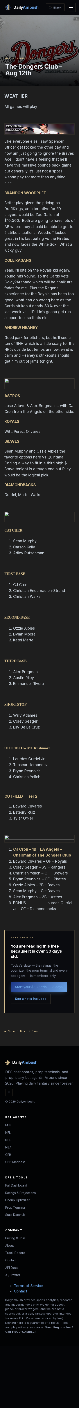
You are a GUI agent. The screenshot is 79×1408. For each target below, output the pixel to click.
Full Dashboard (16, 1185)
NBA (8, 1147)
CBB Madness (15, 1162)
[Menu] (71, 7)
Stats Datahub (15, 1215)
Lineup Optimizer (17, 1200)
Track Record (15, 1253)
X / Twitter (12, 1275)
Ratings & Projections (20, 1193)
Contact (10, 1260)
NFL (8, 1132)
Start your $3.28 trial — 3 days (39, 987)
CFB (8, 1155)
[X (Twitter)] (9, 1092)
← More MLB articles (21, 1031)
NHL (8, 1140)
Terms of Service (28, 1285)
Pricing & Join (15, 1238)
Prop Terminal (15, 1207)
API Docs (11, 1267)
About (9, 1245)
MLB (8, 58)
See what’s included (31, 999)
